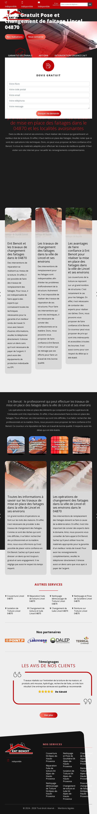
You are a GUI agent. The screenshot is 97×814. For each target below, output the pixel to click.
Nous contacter (36, 36)
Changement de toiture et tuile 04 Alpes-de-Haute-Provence (69, 792)
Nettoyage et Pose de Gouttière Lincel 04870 (83, 599)
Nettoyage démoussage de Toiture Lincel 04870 (59, 600)
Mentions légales (66, 808)
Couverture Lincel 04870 (15, 597)
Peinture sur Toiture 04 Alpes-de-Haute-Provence (86, 773)
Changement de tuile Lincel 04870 (60, 609)
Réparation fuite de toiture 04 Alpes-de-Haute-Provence (51, 772)
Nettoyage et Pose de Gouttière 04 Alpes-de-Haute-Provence (69, 760)
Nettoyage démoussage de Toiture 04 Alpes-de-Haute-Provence (52, 790)
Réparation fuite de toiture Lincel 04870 (37, 599)
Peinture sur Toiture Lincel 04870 (80, 611)
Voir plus (48, 715)
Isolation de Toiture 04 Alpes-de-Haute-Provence (68, 776)
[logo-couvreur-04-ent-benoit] (18, 749)
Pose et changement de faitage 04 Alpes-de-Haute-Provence (86, 790)
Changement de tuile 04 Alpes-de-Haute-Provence (86, 758)
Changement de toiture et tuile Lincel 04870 (36, 611)
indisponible (11, 6)
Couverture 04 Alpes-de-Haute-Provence (52, 757)
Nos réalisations (15, 36)
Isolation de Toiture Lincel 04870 (13, 611)
